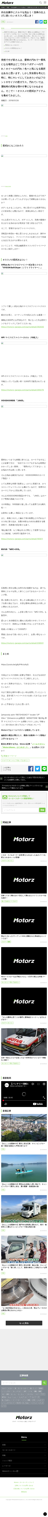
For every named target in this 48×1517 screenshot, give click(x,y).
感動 (35, 1391)
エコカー (10, 1388)
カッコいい (5, 982)
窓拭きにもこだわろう (12, 45)
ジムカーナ (40, 1400)
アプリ (43, 1394)
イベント (34, 1403)
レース (4, 1406)
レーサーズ (6, 1466)
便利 (7, 1394)
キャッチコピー (17, 1391)
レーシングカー (6, 1391)
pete (6, 135)
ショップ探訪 (7, 1461)
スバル (30, 1391)
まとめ (7, 51)
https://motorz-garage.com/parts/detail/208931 (22, 643)
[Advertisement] (24, 1350)
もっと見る (24, 1323)
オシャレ (12, 760)
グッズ (41, 1403)
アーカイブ (33, 1397)
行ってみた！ (26, 1403)
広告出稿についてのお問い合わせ (24, 1488)
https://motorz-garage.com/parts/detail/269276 (22, 390)
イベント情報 (26, 1400)
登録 (42, 810)
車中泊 (4, 1397)
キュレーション (12, 1397)
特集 (3, 21)
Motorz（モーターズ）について (24, 1482)
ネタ (3, 1394)
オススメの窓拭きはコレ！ (13, 48)
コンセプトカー (23, 1397)
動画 (9, 942)
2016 (33, 1400)
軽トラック (33, 1388)
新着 (4, 1445)
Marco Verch (8, 186)
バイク (37, 1394)
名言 (25, 1391)
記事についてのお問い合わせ (24, 1485)
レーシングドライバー (8, 1403)
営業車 (41, 1388)
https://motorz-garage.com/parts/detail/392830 (22, 327)
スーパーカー (17, 1400)
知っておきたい (23, 760)
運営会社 (24, 1492)
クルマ (4, 760)
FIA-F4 (19, 1403)
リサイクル (29, 1394)
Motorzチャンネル (9, 1471)
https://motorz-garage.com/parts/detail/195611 (22, 539)
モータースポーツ (23, 1388)
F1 (38, 1397)
